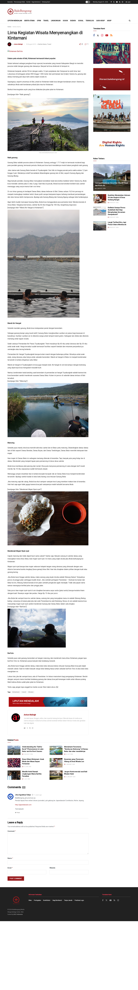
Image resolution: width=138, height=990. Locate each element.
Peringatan (37, 900)
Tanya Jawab (68, 900)
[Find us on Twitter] (114, 2)
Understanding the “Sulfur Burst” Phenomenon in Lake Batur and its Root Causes (32, 749)
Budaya (73, 20)
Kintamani (16, 692)
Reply (18, 812)
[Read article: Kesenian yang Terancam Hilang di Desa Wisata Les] (56, 762)
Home (9, 27)
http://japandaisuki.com (23, 805)
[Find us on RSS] (119, 2)
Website (52, 868)
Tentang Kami (46, 2)
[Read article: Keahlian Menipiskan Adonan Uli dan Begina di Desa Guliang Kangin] (99, 198)
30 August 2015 (31, 44)
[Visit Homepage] (20, 11)
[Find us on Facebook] (111, 2)
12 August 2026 (28, 754)
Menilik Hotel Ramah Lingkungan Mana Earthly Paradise (31, 774)
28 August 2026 (113, 227)
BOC (15, 914)
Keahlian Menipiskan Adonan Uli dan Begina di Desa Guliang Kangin (119, 197)
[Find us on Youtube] (117, 2)
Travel (46, 20)
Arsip (109, 20)
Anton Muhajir (18, 44)
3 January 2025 (70, 764)
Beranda (10, 2)
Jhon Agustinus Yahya (23, 795)
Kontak (28, 2)
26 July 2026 (69, 754)
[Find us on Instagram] (122, 2)
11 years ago (38, 795)
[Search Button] (129, 20)
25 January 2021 (70, 776)
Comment (12, 831)
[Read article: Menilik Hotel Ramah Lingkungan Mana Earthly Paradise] (14, 775)
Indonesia (20, 914)
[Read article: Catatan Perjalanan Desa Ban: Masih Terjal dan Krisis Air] (111, 177)
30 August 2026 (113, 202)
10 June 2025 (27, 766)
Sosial (80, 20)
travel (24, 692)
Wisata (30, 692)
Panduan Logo (79, 900)
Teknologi (90, 20)
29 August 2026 (113, 217)
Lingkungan (55, 20)
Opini (39, 20)
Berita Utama (29, 20)
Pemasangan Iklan (19, 2)
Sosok (65, 20)
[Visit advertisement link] (48, 702)
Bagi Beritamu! (36, 2)
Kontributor (46, 900)
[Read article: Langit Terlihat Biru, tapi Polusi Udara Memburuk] (99, 225)
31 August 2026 (101, 188)
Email (10, 868)
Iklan (30, 900)
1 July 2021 (26, 779)
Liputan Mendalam (15, 20)
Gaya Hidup (100, 20)
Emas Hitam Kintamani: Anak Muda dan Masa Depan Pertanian (33, 761)
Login (128, 2)
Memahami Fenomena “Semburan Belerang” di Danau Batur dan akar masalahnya (76, 749)
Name (10, 858)
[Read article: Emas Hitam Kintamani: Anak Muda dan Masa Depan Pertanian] (14, 762)
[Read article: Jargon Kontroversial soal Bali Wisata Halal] (56, 775)
